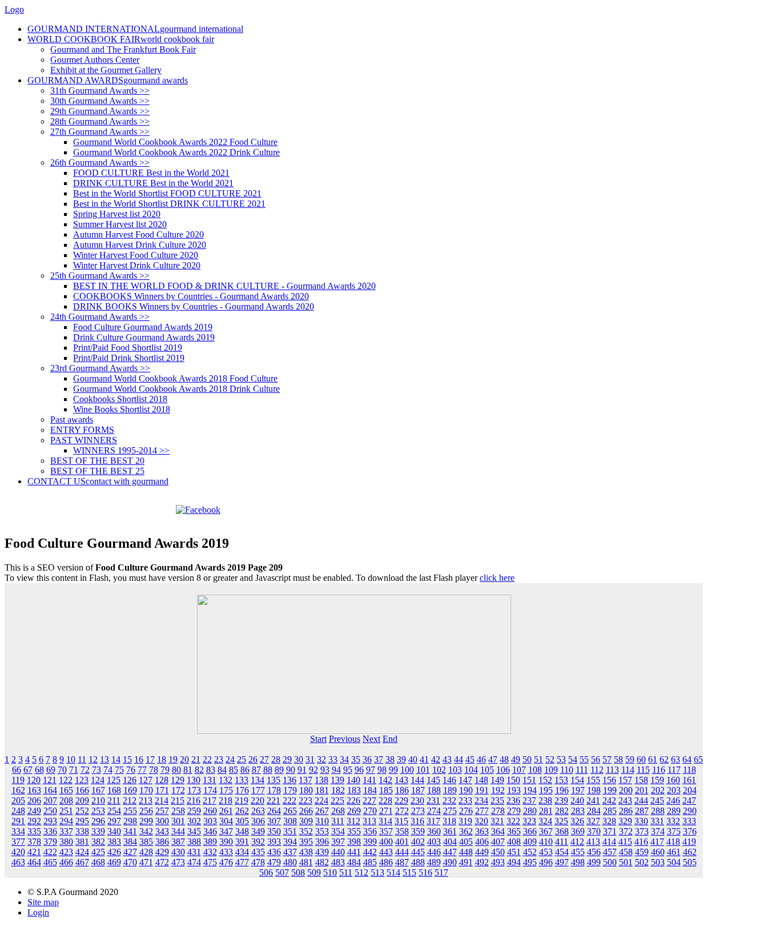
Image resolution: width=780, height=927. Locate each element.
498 (578, 862)
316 (417, 821)
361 (450, 831)
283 (578, 811)
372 (626, 831)
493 (498, 862)
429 (162, 852)
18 (161, 759)
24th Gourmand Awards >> (100, 317)
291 (18, 821)
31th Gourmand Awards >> (100, 90)
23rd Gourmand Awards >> (100, 368)
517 (441, 872)
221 (273, 800)
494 (514, 862)
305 (242, 821)
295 (82, 821)
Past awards (71, 419)
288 (658, 811)
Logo (14, 9)
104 (471, 769)
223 (305, 800)
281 (546, 811)
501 (626, 862)
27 (264, 759)
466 (66, 862)
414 (609, 841)
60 (641, 759)
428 (146, 852)
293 (50, 821)
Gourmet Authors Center (94, 60)
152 (545, 780)
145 (433, 780)
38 (390, 759)
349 (258, 831)
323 (529, 821)
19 (173, 759)
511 (345, 872)
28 (275, 759)
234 (481, 800)
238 (545, 800)
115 (643, 769)
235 (497, 800)
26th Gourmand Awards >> (100, 162)
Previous (344, 739)
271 (386, 811)
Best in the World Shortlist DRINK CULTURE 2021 (169, 203)
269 (354, 811)
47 (492, 759)
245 (657, 800)
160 (673, 780)
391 (242, 841)
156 (609, 780)
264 (274, 811)
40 (412, 759)
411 (561, 841)
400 (386, 841)
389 (210, 841)
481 (306, 862)
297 (114, 821)
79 (165, 769)
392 (258, 841)
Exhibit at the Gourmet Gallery (106, 70)
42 (435, 759)
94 (336, 769)
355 (354, 831)
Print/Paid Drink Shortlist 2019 (128, 358)
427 (130, 852)
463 (18, 862)
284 (594, 811)
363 (482, 831)
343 (162, 831)
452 (530, 852)
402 (418, 841)
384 (130, 841)
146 (449, 780)
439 (322, 852)
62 (664, 759)
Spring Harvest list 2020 (116, 214)
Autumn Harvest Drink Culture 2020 (139, 245)
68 (39, 769)
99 (393, 769)
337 (66, 831)
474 (194, 862)
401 (402, 841)
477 (242, 862)
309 (306, 821)
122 (66, 780)
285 (610, 811)
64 (686, 759)
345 (194, 831)
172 (178, 790)
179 (290, 790)
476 (226, 862)
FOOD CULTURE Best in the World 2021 (151, 173)
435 (258, 852)
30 (298, 759)
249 (34, 811)
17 (150, 759)
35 (355, 759)
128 (161, 780)
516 (425, 872)
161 (689, 780)
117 (674, 769)
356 (370, 831)
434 (242, 852)
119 (18, 780)
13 (104, 759)
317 (433, 821)
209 (82, 800)
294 (66, 821)
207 (50, 800)
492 (482, 862)
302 (194, 821)
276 (466, 811)
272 (402, 811)
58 (618, 759)
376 (690, 831)
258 (178, 811)
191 (482, 790)
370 (594, 831)
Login (38, 912)
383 (114, 841)
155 (593, 780)
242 (609, 800)
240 (577, 800)
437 (290, 852)
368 (562, 831)
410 (546, 841)
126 (129, 780)
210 (98, 800)
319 (465, 821)
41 (424, 759)
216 (193, 800)
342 (146, 831)
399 (370, 841)
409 (530, 841)
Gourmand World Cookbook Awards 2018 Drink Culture (176, 389)
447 (450, 852)
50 (527, 759)
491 (466, 862)
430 (178, 852)
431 (194, 852)
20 (184, 759)
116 (658, 769)
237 (529, 800)
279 (514, 811)
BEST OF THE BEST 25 (97, 471)
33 (332, 759)
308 (290, 821)
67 (28, 769)
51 (538, 759)
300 (162, 821)
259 (194, 811)
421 (34, 852)
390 (226, 841)
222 (289, 800)
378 (34, 841)
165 (66, 790)
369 (578, 831)
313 (369, 821)
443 (386, 852)
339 (98, 831)
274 (434, 811)
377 (18, 841)
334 (18, 831)
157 (625, 780)
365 (514, 831)
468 (98, 862)
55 (584, 759)
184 (370, 790)
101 (423, 769)
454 (562, 852)
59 (629, 759)
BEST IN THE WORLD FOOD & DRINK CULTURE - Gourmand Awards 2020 (224, 286)
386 (162, 841)
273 (418, 811)
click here (497, 578)
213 (145, 800)
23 (218, 759)
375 (674, 831)
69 (50, 769)
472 (162, 862)
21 (195, 759)
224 (321, 800)
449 (482, 852)
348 (242, 831)
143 (401, 780)
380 (66, 841)
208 (66, 800)
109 (551, 769)
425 (98, 852)
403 (434, 841)
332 (673, 821)
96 (359, 769)
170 (146, 790)
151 (529, 780)
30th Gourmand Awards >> (100, 101)
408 (514, 841)
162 (18, 790)
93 (324, 769)
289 (674, 811)
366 (530, 831)
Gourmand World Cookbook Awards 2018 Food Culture (175, 378)
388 (194, 841)
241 (593, 800)
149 (497, 780)
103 (455, 769)
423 (66, 852)
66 (16, 769)
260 (210, 811)
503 (658, 862)
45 (470, 759)
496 (546, 862)
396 (322, 841)
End (390, 739)
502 (642, 862)
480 (290, 862)
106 (503, 769)
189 (450, 790)
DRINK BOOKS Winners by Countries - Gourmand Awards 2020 (193, 306)
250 (50, 811)
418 (673, 841)
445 (418, 852)
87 (256, 769)
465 (50, 862)
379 (50, 841)
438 (306, 852)
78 (153, 769)
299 (146, 821)
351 (290, 831)
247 (689, 800)
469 (114, 862)
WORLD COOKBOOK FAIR (120, 39)
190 (466, 790)
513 (377, 872)
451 (514, 852)
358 (402, 831)
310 (322, 821)
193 (514, 790)
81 (187, 769)
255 (130, 811)
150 (513, 780)
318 (449, 821)
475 (210, 862)
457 (610, 852)
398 (354, 841)
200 (626, 790)
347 (226, 831)
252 (82, 811)
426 (114, 852)
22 (207, 759)
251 (66, 811)
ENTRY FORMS (82, 430)
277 (482, 811)
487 (402, 862)
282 (562, 811)
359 (418, 831)
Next (371, 739)
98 (382, 769)
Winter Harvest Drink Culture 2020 (136, 265)
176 (242, 790)
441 (354, 852)
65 (698, 759)
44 (458, 759)
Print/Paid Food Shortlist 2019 (127, 347)
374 (658, 831)
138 (321, 780)
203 (674, 790)
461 (674, 852)
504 (674, 862)
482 (322, 862)
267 (322, 811)
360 (434, 831)
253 (98, 811)
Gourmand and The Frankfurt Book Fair (123, 49)
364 (498, 831)
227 (369, 800)
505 (690, 862)
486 (386, 862)
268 (338, 811)
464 (34, 862)
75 (119, 769)
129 (177, 780)
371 (610, 831)
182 (338, 790)
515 (409, 872)
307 (274, 821)
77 (142, 769)
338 (82, 831)
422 (50, 852)
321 (497, 821)
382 (98, 841)
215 (177, 800)
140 (353, 780)
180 (306, 790)
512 (361, 872)
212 (129, 800)
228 (385, 800)
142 (385, 780)
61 (652, 759)
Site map (43, 902)
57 (607, 759)
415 (625, 841)
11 (82, 759)
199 (610, 790)
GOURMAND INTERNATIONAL (135, 29)
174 (210, 790)
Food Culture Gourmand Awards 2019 (142, 327)
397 (338, 841)
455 (578, 852)
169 (130, 790)
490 (450, 862)
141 (369, 780)
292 (34, 821)
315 (401, 821)
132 (225, 780)
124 (97, 780)
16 (138, 759)
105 (487, 769)
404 (450, 841)
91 (302, 769)
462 (690, 852)
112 (597, 769)
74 (107, 769)
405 (466, 841)
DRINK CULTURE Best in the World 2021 (153, 183)
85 (233, 769)
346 (210, 831)
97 (370, 769)
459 (642, 852)
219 (241, 800)
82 (199, 769)
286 (626, 811)
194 (530, 790)
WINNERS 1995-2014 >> (121, 450)
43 (447, 759)
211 (113, 800)
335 (34, 831)
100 (407, 769)
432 (210, 852)
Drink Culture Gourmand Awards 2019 (144, 337)
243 (625, 800)
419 (689, 841)
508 (298, 872)
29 (287, 759)
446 (434, 852)
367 (546, 831)
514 (393, 872)
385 (146, 841)
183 (354, 790)
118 (689, 769)
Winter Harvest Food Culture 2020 (135, 255)
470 (130, 862)
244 (641, 800)
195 (546, 790)
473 (178, 862)
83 (210, 769)
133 (241, 780)
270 (370, 811)
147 (465, 780)
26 (253, 759)
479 (274, 862)
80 (176, 769)
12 (93, 759)
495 (530, 862)
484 (354, 862)
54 (572, 759)
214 (161, 800)
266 (306, 811)
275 (450, 811)
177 (258, 790)
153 (561, 780)
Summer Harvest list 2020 (120, 224)
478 (258, 862)
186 (402, 790)
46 (481, 759)
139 (337, 780)
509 (314, 872)
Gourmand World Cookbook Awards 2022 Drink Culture (176, 152)
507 (282, 872)
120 (34, 780)
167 (98, 790)
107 (519, 769)
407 (498, 841)
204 (690, 790)
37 (378, 759)
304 (226, 821)
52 (549, 759)
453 (546, 852)
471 (146, 862)
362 (466, 831)
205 (18, 800)
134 (257, 780)
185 (386, 790)
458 (626, 852)
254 (114, 811)
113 (612, 769)
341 (130, 831)
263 (258, 811)
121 (50, 780)
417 (657, 841)
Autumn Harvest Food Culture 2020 (138, 234)
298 (130, 821)
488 (418, 862)
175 (226, 790)
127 (145, 780)
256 (146, 811)
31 (310, 759)
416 (641, 841)
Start (318, 739)
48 (504, 759)
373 (642, 831)
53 (561, 759)
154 (577, 780)
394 (290, 841)
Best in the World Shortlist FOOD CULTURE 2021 (167, 193)
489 (434, 862)
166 (82, 790)
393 (274, 841)
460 (658, 852)
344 (178, 831)
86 (245, 769)
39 (401, 759)
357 (386, 831)
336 (50, 831)
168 (114, 790)
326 (577, 821)
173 (194, 790)
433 (226, 852)
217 (209, 800)
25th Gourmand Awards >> (100, 275)
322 (513, 821)
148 (481, 780)
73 (96, 769)
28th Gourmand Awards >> (100, 121)
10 (70, 759)
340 (114, 831)
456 (594, 852)
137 (305, 780)
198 (594, 790)
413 (593, 841)
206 (34, 800)
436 (274, 852)
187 (418, 790)
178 (274, 790)
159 (657, 780)
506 (266, 872)
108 (535, 769)
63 (675, 759)
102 (439, 769)
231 (433, 800)
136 (289, 780)
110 (566, 769)
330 (641, 821)
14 (115, 759)
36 (367, 759)
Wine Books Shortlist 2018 (121, 409)
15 (127, 759)
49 (515, 759)
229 (401, 800)
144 (417, 780)
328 (609, 821)
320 (481, 821)
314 (385, 821)
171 (162, 790)
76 (130, 769)
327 (593, 821)
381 (82, 841)
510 (330, 872)
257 (162, 811)
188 (434, 790)
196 (562, 790)
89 (279, 769)
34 (344, 759)
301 (178, 821)
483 (338, 862)
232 (449, 800)
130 (193, 780)
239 (561, 800)
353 (322, 831)
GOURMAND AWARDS (107, 80)
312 (353, 821)
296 (98, 821)
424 (82, 852)
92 (313, 769)
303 (210, 821)
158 (641, 780)
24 (230, 759)
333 (689, 821)
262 (242, 811)
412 (577, 841)
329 (625, 821)
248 (18, 811)
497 (562, 862)
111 (582, 769)
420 (18, 852)
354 (338, 831)
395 (306, 841)
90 (290, 769)
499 (594, 862)
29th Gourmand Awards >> (100, 111)
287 (642, 811)
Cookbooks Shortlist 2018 (120, 399)
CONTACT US (97, 481)
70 (62, 769)
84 (222, 769)
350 (274, 831)
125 (113, 780)
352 (306, 831)
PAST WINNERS (83, 440)
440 (338, 852)
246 (673, 800)
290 (690, 811)
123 (82, 780)
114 (627, 769)
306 (258, 821)
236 (513, 800)
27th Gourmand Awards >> (100, 132)
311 (337, 821)
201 (642, 790)
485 (370, 862)
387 (178, 841)
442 (370, 852)
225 (337, 800)
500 (610, 862)
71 (73, 769)
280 (530, 811)
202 (658, 790)
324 (545, 821)
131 (209, 780)
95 (347, 769)
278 (498, 811)
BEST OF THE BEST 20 (97, 460)
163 (34, 790)
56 (595, 759)
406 (482, 841)
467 (82, 862)
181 (322, 790)
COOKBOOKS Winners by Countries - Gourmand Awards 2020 (191, 296)
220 (257, 800)
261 (226, 811)
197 (578, 790)
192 (498, 790)
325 (561, 821)
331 (657, 821)
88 (267, 769)
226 (353, 800)
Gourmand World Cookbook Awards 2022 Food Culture (175, 142)
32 (321, 759)
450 (498, 852)
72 (85, 769)
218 (225, 800)
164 (50, 790)
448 (466, 852)
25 (241, 759)
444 (402, 852)
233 (465, 800)
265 (290, 811)
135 (273, 780)
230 (417, 800)
